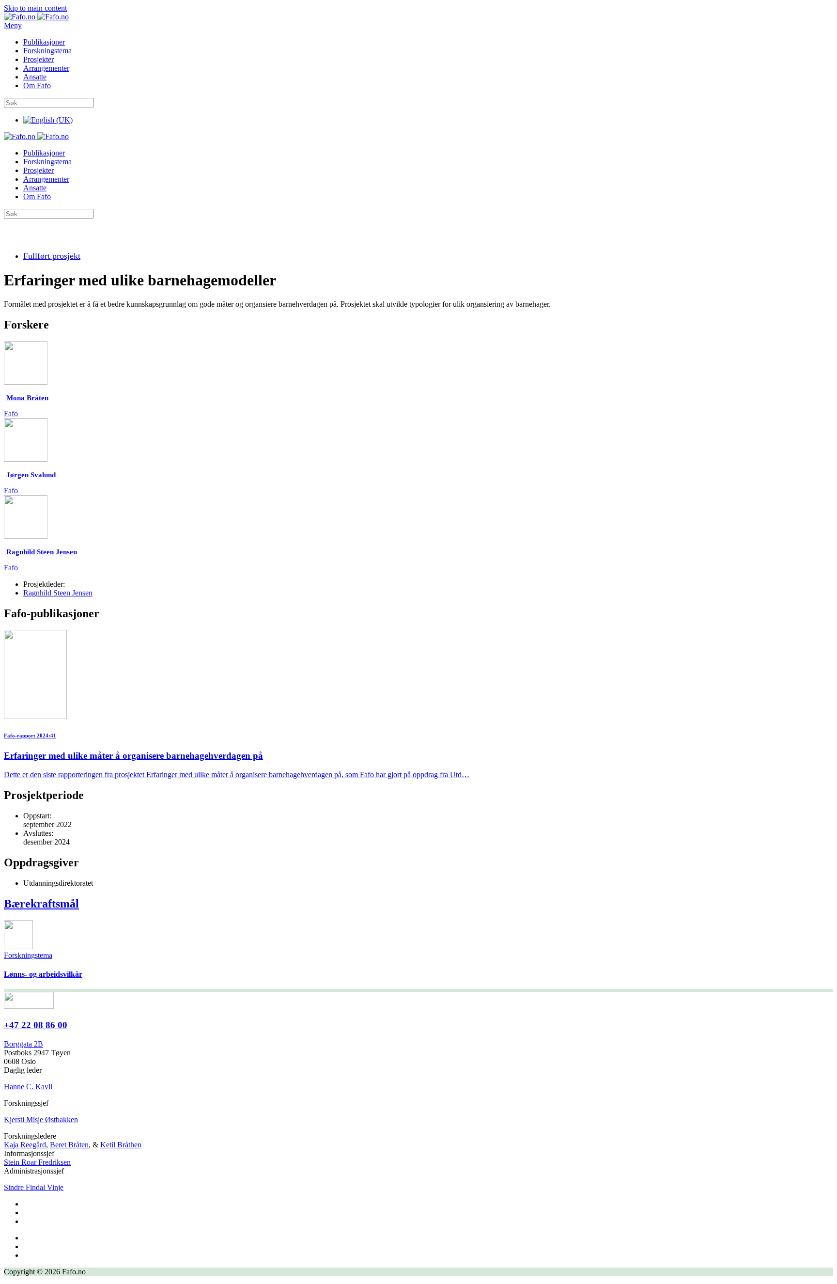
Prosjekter (38, 59)
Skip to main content (35, 8)
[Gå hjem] (36, 17)
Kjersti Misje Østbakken (41, 1119)
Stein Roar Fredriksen (37, 1162)
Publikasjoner (44, 42)
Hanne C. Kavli (28, 1086)
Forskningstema (47, 51)
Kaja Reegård (25, 1145)
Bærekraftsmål (41, 903)
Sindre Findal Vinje (33, 1187)
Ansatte (34, 77)
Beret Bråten (69, 1145)
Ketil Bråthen (120, 1145)
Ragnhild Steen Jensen (58, 593)
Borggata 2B (23, 1044)
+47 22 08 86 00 (35, 1025)
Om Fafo (37, 85)
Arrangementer (46, 68)
